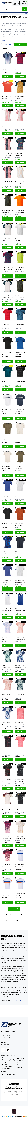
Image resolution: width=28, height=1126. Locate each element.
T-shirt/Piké (7, 44)
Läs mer (3, 40)
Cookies (13, 1049)
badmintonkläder (16, 1000)
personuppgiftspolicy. (14, 1096)
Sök (24, 9)
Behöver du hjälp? (23, 13)
